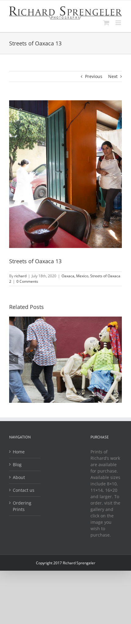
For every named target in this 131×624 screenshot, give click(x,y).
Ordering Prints (22, 506)
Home (19, 452)
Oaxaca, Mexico (75, 275)
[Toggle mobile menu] (118, 23)
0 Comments (27, 281)
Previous (93, 76)
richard (20, 275)
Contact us (23, 490)
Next (113, 76)
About (19, 477)
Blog (17, 464)
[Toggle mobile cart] (106, 23)
